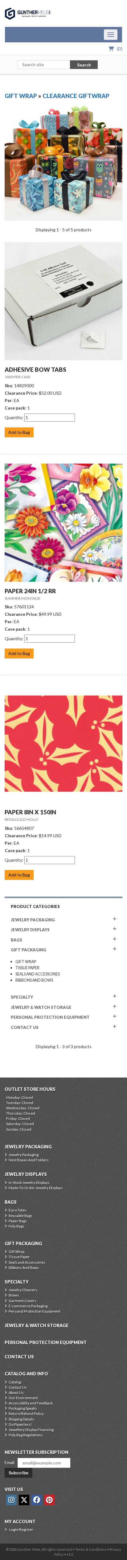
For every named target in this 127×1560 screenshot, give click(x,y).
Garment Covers (22, 1300)
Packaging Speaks (23, 1408)
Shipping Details (21, 1419)
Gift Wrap (21, 95)
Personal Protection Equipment (50, 1017)
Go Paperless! (20, 1424)
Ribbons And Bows (34, 980)
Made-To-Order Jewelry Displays (36, 1187)
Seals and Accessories (37, 974)
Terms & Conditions (90, 1549)
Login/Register (21, 1529)
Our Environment (23, 1397)
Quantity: (14, 417)
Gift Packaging (28, 949)
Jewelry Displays (30, 929)
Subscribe (18, 1472)
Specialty (22, 997)
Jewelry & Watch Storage (41, 1007)
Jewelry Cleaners (23, 1290)
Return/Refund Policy (26, 1413)
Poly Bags (16, 1226)
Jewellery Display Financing (31, 1429)
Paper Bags (18, 1221)
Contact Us (18, 1387)
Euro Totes (18, 1210)
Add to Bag (19, 432)
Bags (16, 939)
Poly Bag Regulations (26, 1435)
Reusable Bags (20, 1215)
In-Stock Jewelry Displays (29, 1182)
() (119, 48)
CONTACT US (25, 1027)
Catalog (15, 1382)
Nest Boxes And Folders (29, 1160)
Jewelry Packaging (33, 919)
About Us (16, 1392)
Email (9, 1462)
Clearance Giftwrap (76, 95)
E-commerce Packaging (28, 1306)
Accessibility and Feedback (31, 1403)
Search (84, 64)
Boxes (14, 1295)
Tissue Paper (27, 968)
